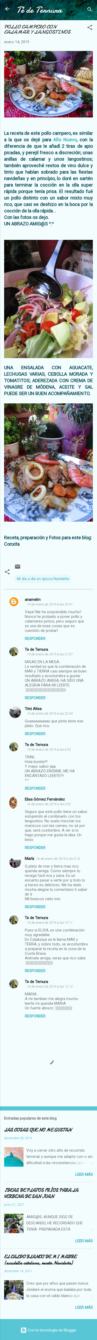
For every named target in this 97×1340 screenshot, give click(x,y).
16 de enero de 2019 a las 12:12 (50, 986)
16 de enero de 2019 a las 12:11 (50, 922)
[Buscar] (90, 10)
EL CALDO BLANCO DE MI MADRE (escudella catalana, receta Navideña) (40, 1260)
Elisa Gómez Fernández (45, 799)
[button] (90, 28)
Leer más (84, 1174)
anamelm (33, 599)
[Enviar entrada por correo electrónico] (17, 568)
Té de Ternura (39, 10)
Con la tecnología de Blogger (52, 1330)
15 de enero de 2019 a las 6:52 (49, 749)
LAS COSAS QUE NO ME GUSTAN (37, 1130)
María (29, 858)
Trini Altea (33, 708)
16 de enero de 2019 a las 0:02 (49, 804)
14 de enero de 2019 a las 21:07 (50, 654)
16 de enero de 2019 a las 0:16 (58, 859)
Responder (35, 638)
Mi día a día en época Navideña (43, 578)
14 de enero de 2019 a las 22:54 (50, 713)
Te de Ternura (36, 649)
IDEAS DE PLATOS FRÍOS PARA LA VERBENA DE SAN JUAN (41, 1193)
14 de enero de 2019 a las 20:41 (50, 604)
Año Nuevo (65, 139)
